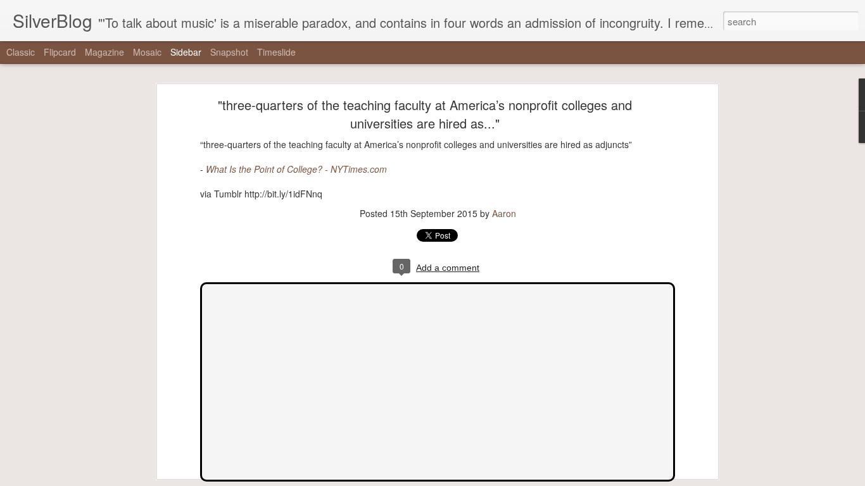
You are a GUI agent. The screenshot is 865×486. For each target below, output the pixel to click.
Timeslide (276, 52)
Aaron (504, 213)
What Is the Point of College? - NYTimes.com (296, 169)
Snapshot (229, 52)
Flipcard (60, 52)
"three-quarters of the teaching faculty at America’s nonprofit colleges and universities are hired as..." (425, 114)
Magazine (104, 52)
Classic (20, 52)
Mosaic (147, 52)
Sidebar (185, 52)
